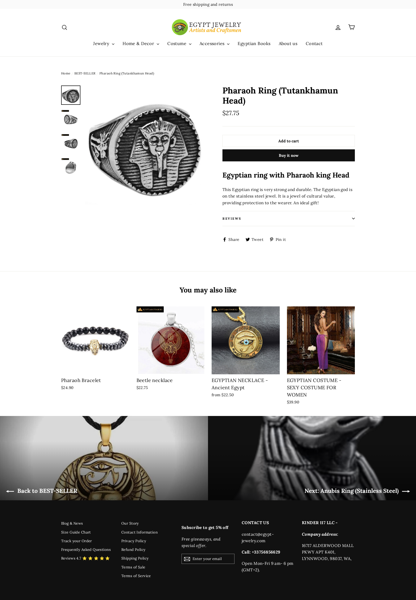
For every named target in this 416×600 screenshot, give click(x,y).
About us (288, 43)
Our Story (130, 523)
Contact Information (139, 532)
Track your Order (76, 541)
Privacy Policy (133, 541)
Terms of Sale (133, 567)
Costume (177, 43)
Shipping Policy (135, 558)
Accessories (213, 43)
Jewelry (101, 43)
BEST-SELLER (85, 73)
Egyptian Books (254, 43)
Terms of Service (136, 576)
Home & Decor (139, 43)
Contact (314, 43)
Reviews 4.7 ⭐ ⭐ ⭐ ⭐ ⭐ (85, 558)
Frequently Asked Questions (86, 549)
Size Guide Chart (76, 532)
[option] (144, 145)
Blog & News (72, 523)
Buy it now (289, 155)
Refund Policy (133, 549)
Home (66, 73)
